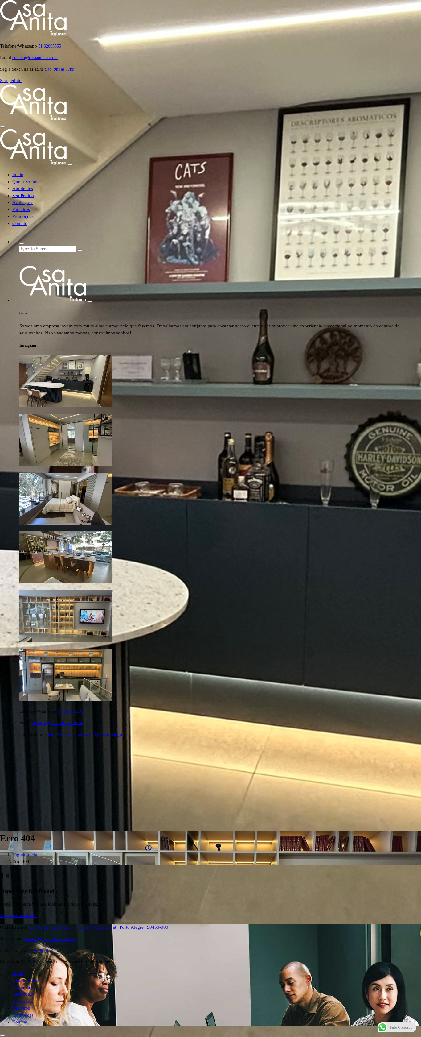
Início (17, 174)
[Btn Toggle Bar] (2, 127)
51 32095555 (49, 46)
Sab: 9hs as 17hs (59, 69)
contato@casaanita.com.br (35, 57)
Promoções (23, 216)
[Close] (70, 165)
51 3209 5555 (41, 950)
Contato (19, 223)
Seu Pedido (23, 195)
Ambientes (22, 188)
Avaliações (22, 202)
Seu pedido (11, 80)
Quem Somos (25, 181)
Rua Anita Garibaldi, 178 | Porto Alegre (85, 734)
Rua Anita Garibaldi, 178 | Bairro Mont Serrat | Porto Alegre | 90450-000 (98, 927)
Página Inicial (25, 854)
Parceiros (21, 209)
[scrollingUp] (2, 1035)
